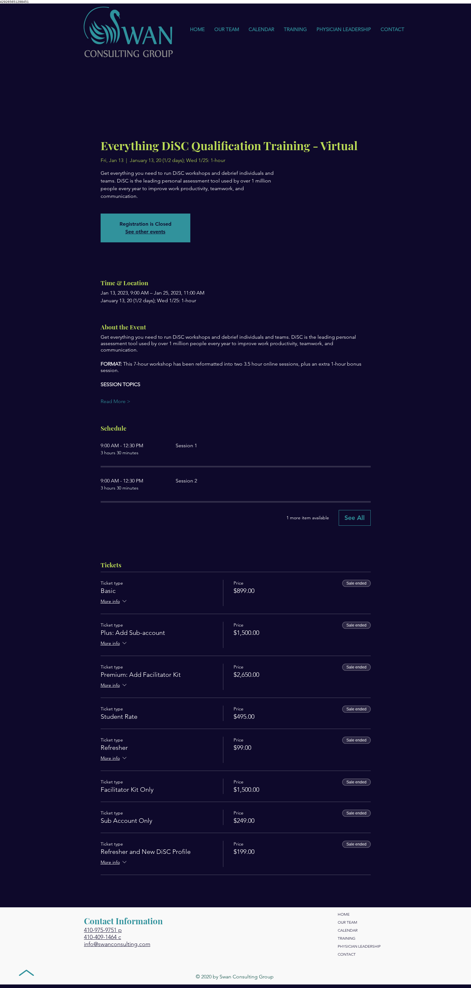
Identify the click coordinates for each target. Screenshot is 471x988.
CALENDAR (348, 930)
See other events (145, 232)
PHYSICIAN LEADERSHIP (359, 946)
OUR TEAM (347, 922)
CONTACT (347, 954)
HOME (344, 914)
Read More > (115, 401)
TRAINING (346, 938)
